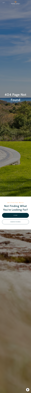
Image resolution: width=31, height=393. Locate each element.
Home (15, 215)
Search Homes (15, 222)
